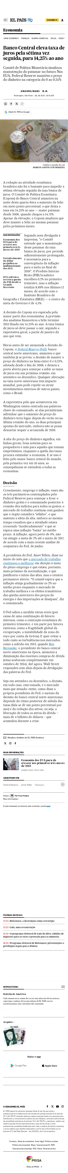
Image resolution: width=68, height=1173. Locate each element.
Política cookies (51, 1141)
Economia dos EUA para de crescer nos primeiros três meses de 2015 (11, 245)
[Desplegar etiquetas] (63, 784)
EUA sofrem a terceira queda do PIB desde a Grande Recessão (12, 282)
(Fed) (32, 349)
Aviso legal (39, 1141)
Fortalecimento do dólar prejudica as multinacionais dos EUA (12, 263)
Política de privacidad (21, 1145)
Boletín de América (14, 994)
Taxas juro (39, 785)
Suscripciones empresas (22, 1149)
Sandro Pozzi (27, 770)
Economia (12, 30)
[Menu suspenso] (5, 20)
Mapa (33, 1145)
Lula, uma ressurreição (22, 927)
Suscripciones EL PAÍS (46, 1145)
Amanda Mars (30, 91)
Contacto (13, 1141)
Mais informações (10, 799)
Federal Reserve (10, 785)
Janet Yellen (26, 785)
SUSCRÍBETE (52, 20)
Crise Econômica (11, 38)
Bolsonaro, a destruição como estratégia (32, 921)
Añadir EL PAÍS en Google (19, 112)
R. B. (45, 91)
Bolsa (53, 38)
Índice (39, 1149)
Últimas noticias (12, 915)
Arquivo (8, 1022)
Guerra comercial (40, 38)
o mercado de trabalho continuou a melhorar (32, 561)
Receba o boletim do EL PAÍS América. (26, 737)
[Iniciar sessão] (62, 20)
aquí (48, 806)
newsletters (10, 987)
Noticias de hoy (49, 1149)
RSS (34, 1149)
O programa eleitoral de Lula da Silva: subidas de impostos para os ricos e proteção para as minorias (33, 935)
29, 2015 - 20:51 (44, 96)
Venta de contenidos (26, 1141)
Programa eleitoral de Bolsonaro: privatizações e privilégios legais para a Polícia (33, 944)
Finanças (25, 38)
